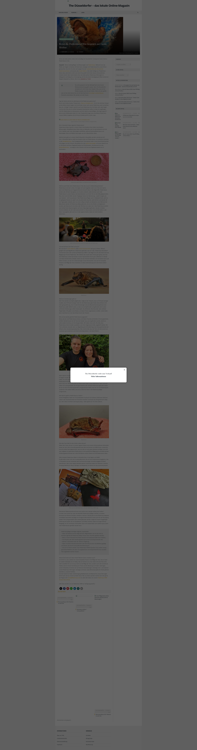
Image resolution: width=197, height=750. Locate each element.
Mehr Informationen (98, 376)
